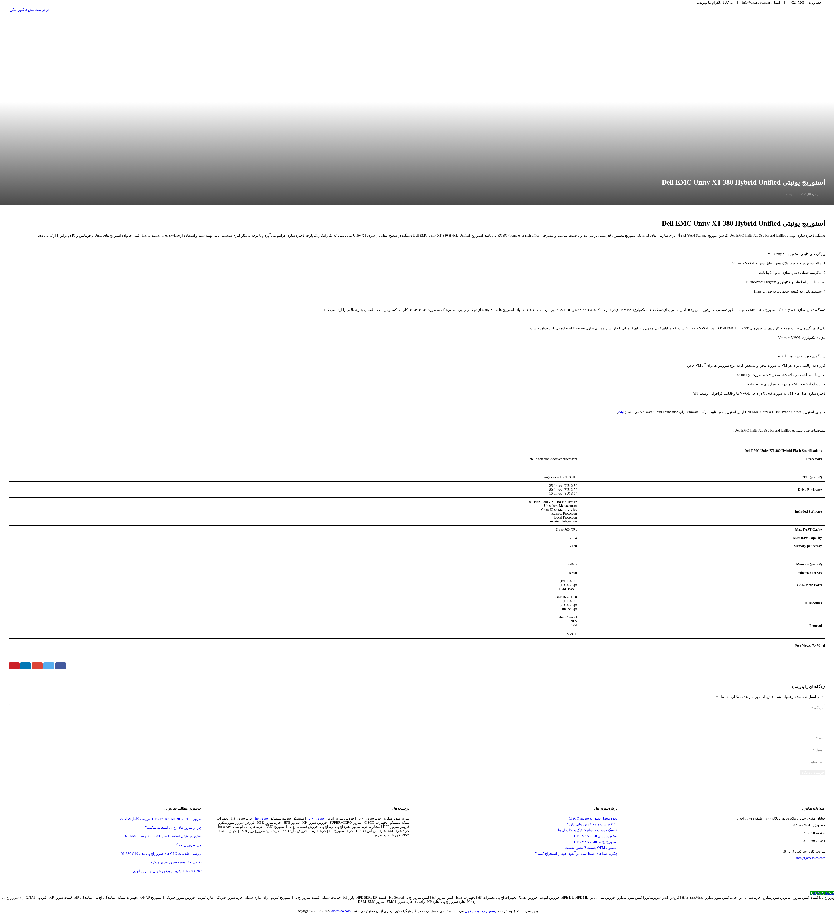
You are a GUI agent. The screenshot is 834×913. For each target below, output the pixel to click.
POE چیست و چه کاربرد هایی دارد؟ (592, 824)
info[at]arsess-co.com (810, 858)
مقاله (789, 194)
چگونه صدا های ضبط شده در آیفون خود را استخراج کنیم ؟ (576, 853)
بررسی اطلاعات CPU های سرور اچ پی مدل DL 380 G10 (161, 853)
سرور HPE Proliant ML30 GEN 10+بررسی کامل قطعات (161, 819)
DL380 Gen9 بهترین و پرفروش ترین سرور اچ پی (167, 871)
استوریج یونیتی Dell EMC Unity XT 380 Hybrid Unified (162, 836)
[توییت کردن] (48, 665)
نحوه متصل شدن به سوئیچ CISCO (593, 818)
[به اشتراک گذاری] (60, 665)
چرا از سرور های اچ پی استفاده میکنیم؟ (173, 827)
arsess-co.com (341, 911)
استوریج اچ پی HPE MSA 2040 (595, 842)
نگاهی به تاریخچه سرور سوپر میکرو (176, 862)
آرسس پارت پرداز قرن (481, 911)
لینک (621, 412)
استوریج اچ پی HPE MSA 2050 (595, 836)
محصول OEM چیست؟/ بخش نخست (591, 848)
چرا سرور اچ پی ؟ (189, 845)
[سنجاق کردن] (14, 665)
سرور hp (261, 818)
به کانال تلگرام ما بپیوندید (715, 2)
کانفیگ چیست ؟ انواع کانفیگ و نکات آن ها (587, 830)
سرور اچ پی (315, 818)
